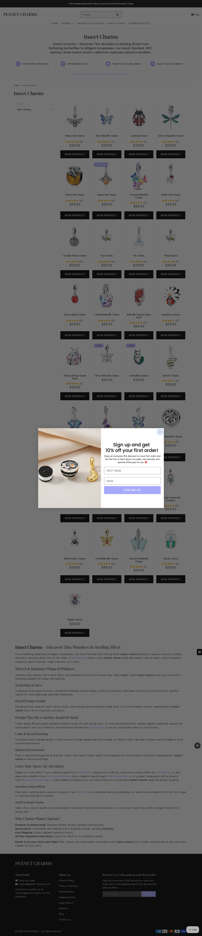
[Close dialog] (160, 432)
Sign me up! (132, 490)
